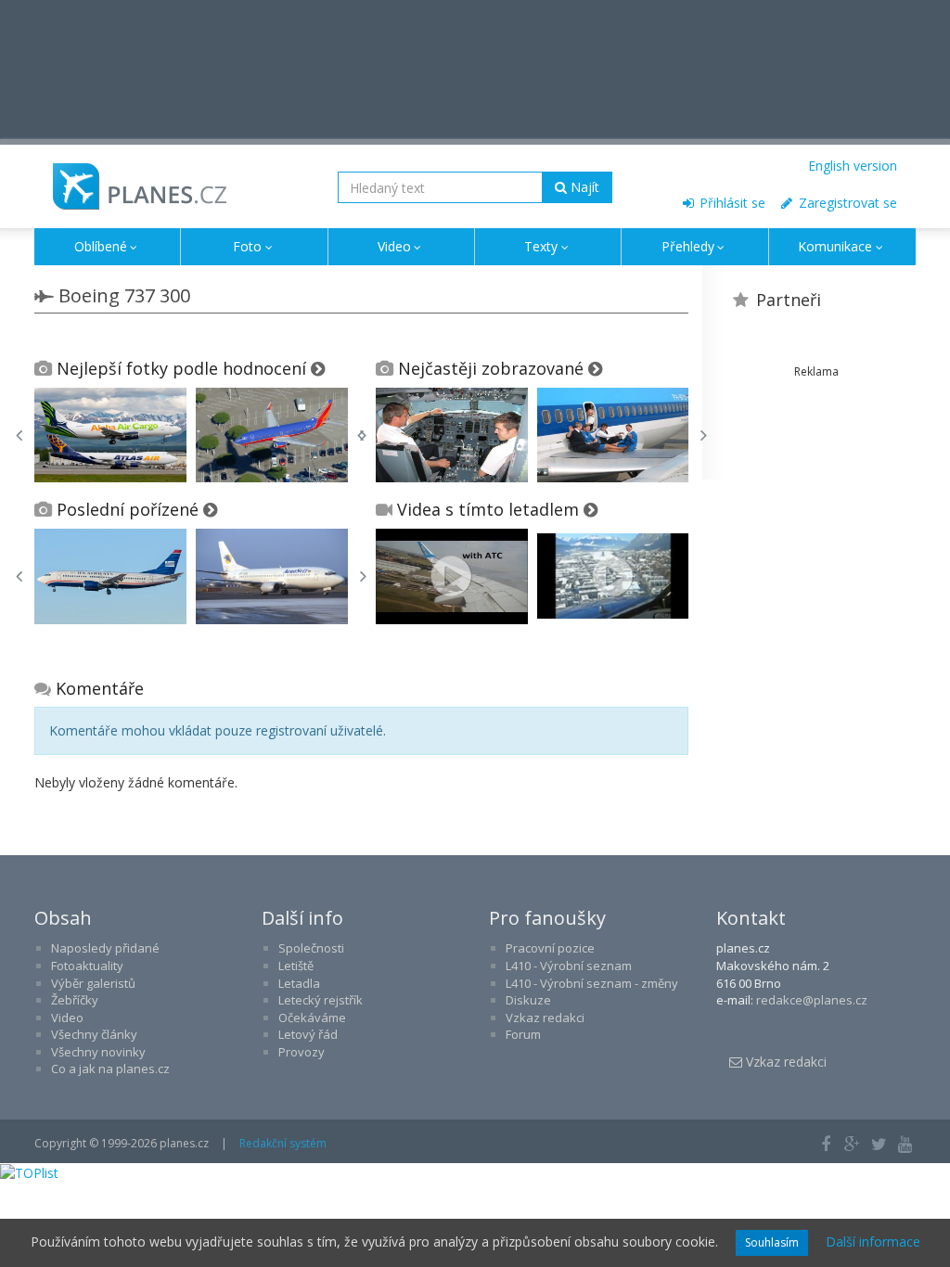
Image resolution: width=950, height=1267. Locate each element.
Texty (541, 246)
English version (852, 165)
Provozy (301, 1051)
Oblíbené (100, 246)
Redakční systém (283, 1143)
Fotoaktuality (87, 965)
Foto (247, 246)
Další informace (873, 1241)
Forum (523, 1034)
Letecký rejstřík (320, 1000)
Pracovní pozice (550, 948)
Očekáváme (312, 1017)
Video (394, 246)
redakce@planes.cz (811, 1000)
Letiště (296, 965)
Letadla (299, 983)
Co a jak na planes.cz (110, 1068)
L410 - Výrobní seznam (569, 965)
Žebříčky (74, 1000)
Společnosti (311, 948)
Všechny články (94, 1034)
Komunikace (835, 246)
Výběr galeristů (93, 983)
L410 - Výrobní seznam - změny (592, 983)
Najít (583, 187)
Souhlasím (772, 1242)
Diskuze (528, 1000)
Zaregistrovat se (846, 202)
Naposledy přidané (105, 948)
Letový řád (308, 1034)
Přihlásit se (730, 202)
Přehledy (687, 246)
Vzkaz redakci (545, 1017)
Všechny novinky (98, 1051)
